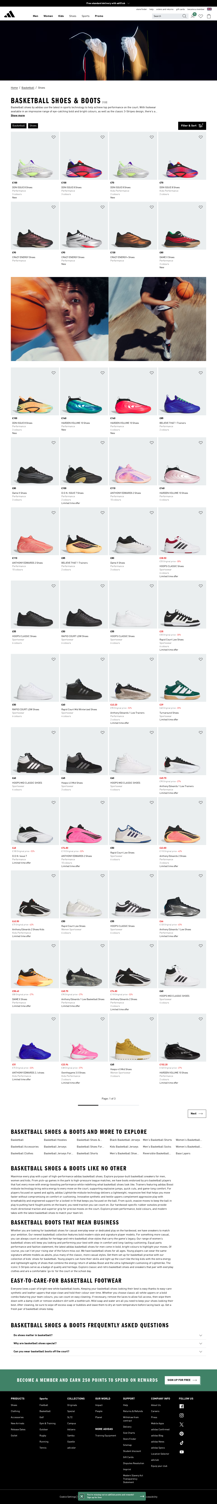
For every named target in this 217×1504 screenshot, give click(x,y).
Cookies (97, 1497)
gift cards (180, 9)
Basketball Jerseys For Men (57, 1154)
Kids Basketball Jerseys (124, 1147)
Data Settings (85, 1497)
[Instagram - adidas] (192, 1415)
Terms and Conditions (131, 1497)
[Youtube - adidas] (192, 1452)
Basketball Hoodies (55, 1140)
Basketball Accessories (25, 1147)
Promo (99, 16)
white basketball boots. (66, 1289)
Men (35, 16)
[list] (94, 126)
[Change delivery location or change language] (209, 9)
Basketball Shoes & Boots (88, 1140)
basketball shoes (93, 1176)
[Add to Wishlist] (53, 137)
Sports (86, 16)
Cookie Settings (68, 1497)
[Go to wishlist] (201, 16)
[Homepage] (9, 14)
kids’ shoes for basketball (41, 1259)
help (152, 9)
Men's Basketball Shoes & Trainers (124, 1154)
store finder (141, 9)
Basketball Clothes (22, 1153)
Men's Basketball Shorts (157, 1140)
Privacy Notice (110, 1497)
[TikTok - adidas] (192, 1443)
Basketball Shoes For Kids (89, 1147)
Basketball (17, 1140)
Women (48, 16)
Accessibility (150, 1497)
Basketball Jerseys (55, 1147)
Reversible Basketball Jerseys (156, 1154)
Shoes (72, 16)
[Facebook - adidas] (192, 1406)
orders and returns (164, 9)
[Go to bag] (209, 16)
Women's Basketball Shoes (188, 1140)
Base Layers (183, 1153)
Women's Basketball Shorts (188, 1147)
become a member (196, 9)
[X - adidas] (192, 1425)
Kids (61, 16)
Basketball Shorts (87, 1153)
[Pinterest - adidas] (192, 1434)
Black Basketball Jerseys (125, 1140)
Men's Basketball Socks (157, 1147)
